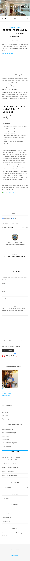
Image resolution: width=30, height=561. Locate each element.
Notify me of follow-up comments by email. (14, 341)
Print (26, 118)
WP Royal (18, 550)
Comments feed (6, 517)
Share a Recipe (6, 395)
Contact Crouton (6, 393)
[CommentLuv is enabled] (15, 356)
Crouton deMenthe (8, 227)
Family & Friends (6, 391)
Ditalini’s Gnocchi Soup (8, 471)
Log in (3, 510)
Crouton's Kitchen (15, 6)
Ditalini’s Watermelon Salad (9, 475)
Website (4, 299)
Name (4, 283)
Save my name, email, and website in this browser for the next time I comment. (13, 309)
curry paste (5, 223)
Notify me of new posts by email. (11, 346)
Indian (12, 223)
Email (4, 291)
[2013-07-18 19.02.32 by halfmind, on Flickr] (15, 202)
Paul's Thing (5, 498)
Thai (17, 223)
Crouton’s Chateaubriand (9, 464)
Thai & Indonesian (15, 27)
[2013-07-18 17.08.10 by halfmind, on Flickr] (15, 63)
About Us (4, 389)
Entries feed (5, 514)
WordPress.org (6, 521)
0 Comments (25, 227)
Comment (4, 314)
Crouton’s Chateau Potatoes (10, 467)
